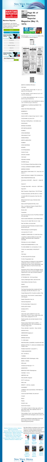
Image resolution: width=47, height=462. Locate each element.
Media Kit (11, 48)
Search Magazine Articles (9, 58)
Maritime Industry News (18, 432)
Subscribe (11, 30)
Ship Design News (17, 435)
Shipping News (8, 434)
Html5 (36, 36)
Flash (32, 36)
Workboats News (8, 435)
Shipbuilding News (8, 432)
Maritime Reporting (17, 434)
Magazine (11, 32)
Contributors (11, 40)
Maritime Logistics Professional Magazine (27, 454)
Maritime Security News (16, 431)
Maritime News (7, 431)
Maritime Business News (11, 436)
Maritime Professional (10, 439)
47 (35, 44)
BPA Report (11, 50)
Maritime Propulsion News (17, 438)
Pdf (30, 36)
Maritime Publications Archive (10, 428)
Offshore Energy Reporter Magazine (34, 454)
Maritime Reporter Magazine (27, 442)
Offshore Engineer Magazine (41, 453)
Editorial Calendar (11, 45)
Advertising (11, 42)
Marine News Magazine (41, 442)
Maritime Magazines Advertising (15, 428)
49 (35, 82)
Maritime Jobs (18, 439)
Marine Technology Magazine (34, 442)
